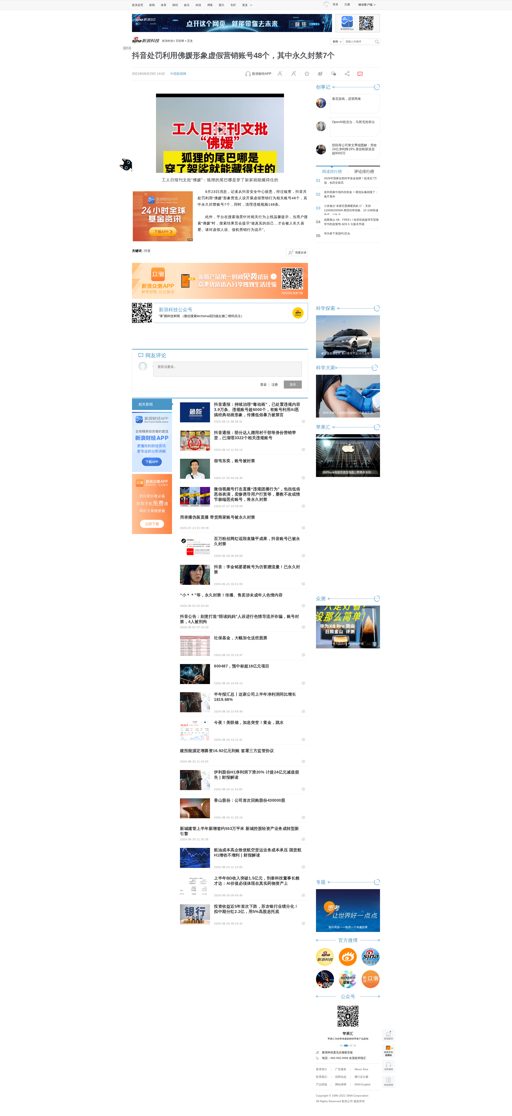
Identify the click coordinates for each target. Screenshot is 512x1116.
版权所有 (359, 1101)
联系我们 (321, 1076)
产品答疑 (321, 1084)
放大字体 (293, 74)
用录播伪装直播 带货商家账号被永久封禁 (217, 517)
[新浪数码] (348, 957)
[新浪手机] (371, 957)
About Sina (361, 1069)
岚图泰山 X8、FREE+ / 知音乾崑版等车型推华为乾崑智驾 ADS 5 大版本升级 (351, 222)
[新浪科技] (325, 957)
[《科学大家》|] (348, 396)
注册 (347, 4)
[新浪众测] (371, 979)
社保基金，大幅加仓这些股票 (240, 638)
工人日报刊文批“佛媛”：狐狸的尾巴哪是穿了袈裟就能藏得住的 (220, 180)
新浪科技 (167, 40)
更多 (245, 5)
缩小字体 (279, 74)
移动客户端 (365, 4)
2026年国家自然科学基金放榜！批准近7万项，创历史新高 (350, 180)
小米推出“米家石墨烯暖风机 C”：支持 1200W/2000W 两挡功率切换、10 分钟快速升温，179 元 (351, 210)
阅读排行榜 (332, 171)
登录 (263, 384)
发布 (293, 384)
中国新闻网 (178, 73)
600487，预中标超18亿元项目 (241, 666)
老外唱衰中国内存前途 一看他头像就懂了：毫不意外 (351, 194)
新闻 (152, 5)
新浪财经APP (261, 73)
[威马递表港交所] (348, 336)
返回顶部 (388, 1097)
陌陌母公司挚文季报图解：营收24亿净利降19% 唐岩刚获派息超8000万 (354, 148)
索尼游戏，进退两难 (346, 98)
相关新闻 (145, 404)
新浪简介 (321, 1069)
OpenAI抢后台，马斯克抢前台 (353, 122)
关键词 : (138, 250)
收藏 (306, 74)
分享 (346, 74)
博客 (210, 5)
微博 (320, 74)
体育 (163, 5)
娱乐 (187, 5)
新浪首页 (137, 5)
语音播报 (388, 1066)
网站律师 (340, 1084)
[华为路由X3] (348, 626)
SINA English (362, 1084)
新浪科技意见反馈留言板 (337, 1052)
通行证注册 (361, 1076)
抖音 (147, 250)
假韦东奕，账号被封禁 (234, 461)
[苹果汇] (348, 979)
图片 (221, 5)
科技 (198, 5)
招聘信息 (340, 1076)
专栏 (233, 5)
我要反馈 (300, 252)
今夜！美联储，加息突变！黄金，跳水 (249, 722)
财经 (175, 5)
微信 (333, 74)
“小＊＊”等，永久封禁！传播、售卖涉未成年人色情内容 (231, 595)
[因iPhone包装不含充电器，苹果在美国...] (348, 455)
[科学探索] (325, 979)
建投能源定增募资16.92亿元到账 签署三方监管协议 (227, 750)
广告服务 (340, 1069)
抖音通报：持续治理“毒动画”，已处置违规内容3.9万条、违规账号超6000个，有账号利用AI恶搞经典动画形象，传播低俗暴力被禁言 (257, 409)
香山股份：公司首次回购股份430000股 (249, 800)
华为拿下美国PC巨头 (337, 233)
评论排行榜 (364, 171)
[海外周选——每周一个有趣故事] (348, 910)
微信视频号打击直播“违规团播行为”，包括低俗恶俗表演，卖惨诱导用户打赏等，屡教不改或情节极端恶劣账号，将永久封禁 (257, 494)
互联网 (180, 40)
